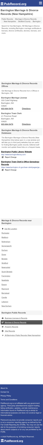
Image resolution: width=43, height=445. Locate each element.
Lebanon (5, 301)
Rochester (5, 233)
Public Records (7, 19)
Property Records (11, 326)
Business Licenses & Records (15, 318)
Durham (5, 250)
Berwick (4, 259)
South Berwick (7, 271)
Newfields (5, 280)
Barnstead (5, 293)
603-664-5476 (7, 108)
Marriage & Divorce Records (15, 322)
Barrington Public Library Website (16, 151)
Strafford (5, 263)
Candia (4, 297)
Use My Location (10, 229)
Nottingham (6, 241)
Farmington (6, 276)
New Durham (6, 306)
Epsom (4, 284)
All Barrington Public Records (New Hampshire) (22, 335)
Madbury (5, 237)
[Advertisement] (21, 56)
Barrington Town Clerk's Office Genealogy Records (20, 163)
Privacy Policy (6, 395)
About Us (4, 388)
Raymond (5, 289)
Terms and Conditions (9, 399)
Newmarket (6, 267)
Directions (26, 108)
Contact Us (5, 392)
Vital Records (9, 331)
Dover (4, 254)
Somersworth (7, 246)
